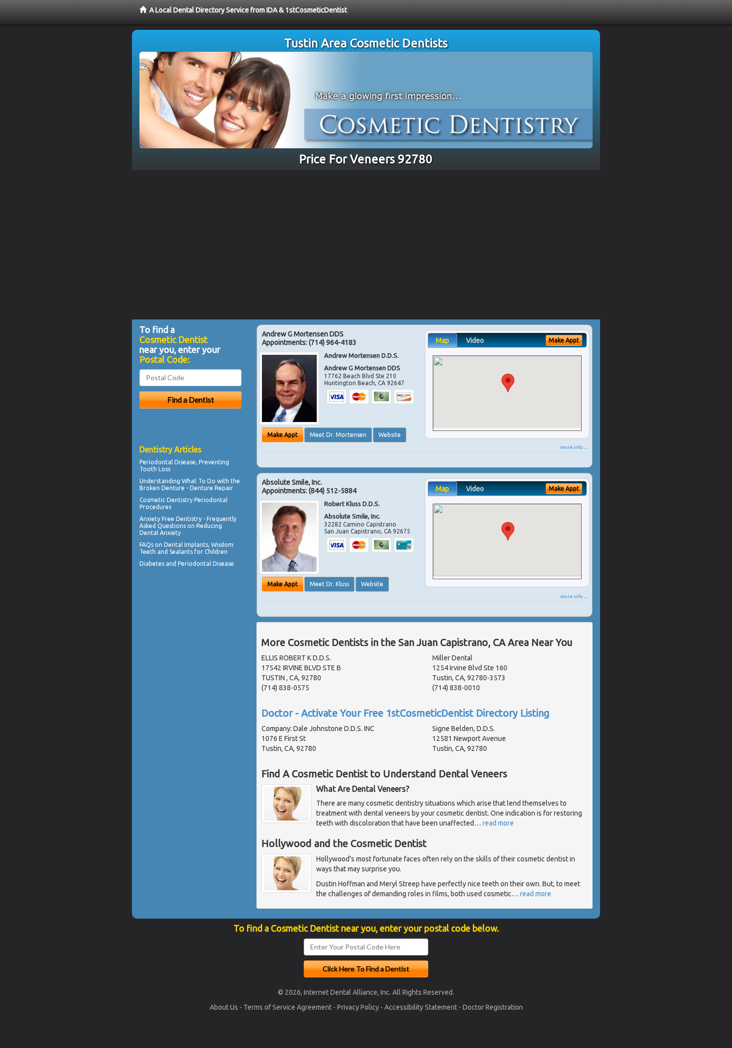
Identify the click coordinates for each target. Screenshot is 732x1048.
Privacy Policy (358, 1007)
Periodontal (156, 462)
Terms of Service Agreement (288, 1007)
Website (389, 434)
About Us (224, 1007)
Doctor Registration (493, 1007)
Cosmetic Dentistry (166, 500)
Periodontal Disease (206, 563)
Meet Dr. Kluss (329, 584)
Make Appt (282, 434)
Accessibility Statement (420, 1007)
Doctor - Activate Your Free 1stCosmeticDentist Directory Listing (405, 713)
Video (475, 340)
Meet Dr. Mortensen (338, 434)
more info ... (573, 447)
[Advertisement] (366, 244)
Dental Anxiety (160, 532)
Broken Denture (162, 488)
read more (498, 823)
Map (442, 340)
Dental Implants (186, 544)
